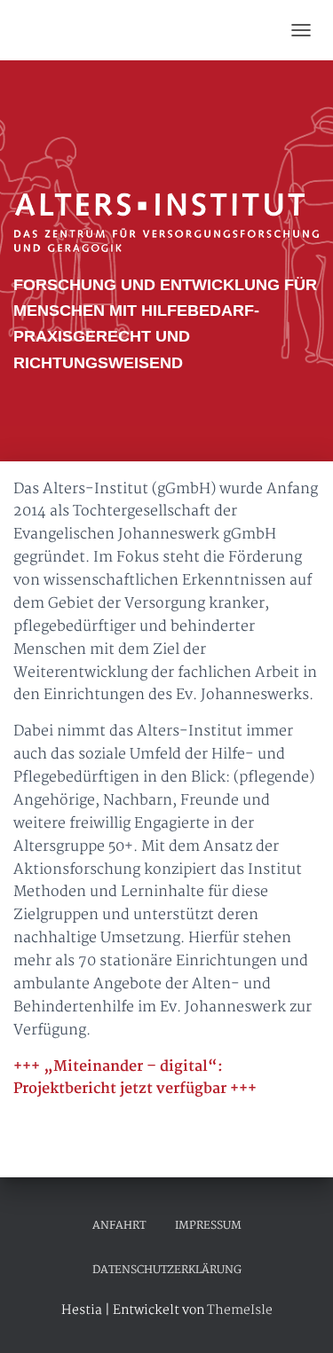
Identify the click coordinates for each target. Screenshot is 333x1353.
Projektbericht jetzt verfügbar (119, 1089)
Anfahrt (119, 1225)
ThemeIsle (240, 1310)
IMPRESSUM (208, 1225)
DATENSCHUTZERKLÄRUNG (167, 1270)
